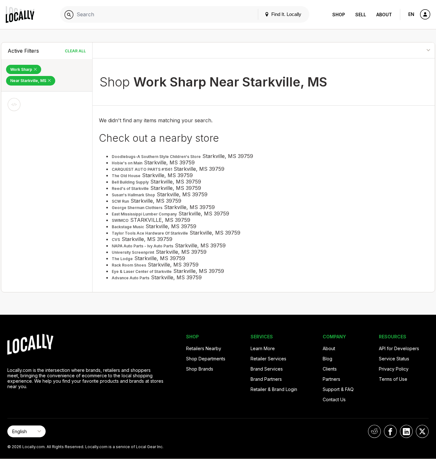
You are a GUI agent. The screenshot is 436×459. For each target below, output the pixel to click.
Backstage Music (128, 226)
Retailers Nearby (203, 348)
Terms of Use (393, 379)
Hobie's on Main (127, 163)
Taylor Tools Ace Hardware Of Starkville (150, 233)
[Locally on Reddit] (374, 431)
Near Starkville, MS (28, 80)
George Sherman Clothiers (137, 207)
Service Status (394, 358)
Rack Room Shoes (129, 265)
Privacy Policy (394, 369)
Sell (360, 14)
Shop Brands (199, 369)
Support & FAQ (338, 389)
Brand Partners (266, 379)
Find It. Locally (285, 14)
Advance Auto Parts (130, 277)
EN (411, 14)
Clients (330, 369)
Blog (327, 358)
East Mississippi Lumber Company (144, 214)
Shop (338, 14)
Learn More (263, 348)
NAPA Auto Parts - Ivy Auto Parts (142, 246)
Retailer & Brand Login (274, 389)
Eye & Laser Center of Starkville (142, 271)
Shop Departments (205, 358)
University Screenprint (133, 252)
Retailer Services (268, 358)
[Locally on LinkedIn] (406, 431)
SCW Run (120, 201)
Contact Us (334, 399)
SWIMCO (120, 220)
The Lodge (122, 258)
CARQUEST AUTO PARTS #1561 (142, 169)
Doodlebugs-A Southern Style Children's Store (156, 156)
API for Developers (399, 348)
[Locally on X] (422, 431)
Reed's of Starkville (130, 188)
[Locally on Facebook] (390, 431)
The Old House (126, 175)
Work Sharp (21, 69)
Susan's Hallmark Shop (133, 194)
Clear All (75, 51)
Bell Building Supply (130, 182)
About (384, 14)
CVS (116, 239)
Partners (331, 379)
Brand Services (267, 369)
